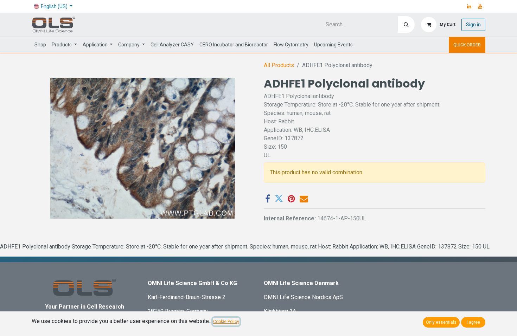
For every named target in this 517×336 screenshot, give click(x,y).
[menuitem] (40, 44)
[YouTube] (480, 6)
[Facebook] (267, 198)
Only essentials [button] (441, 322)
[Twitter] (279, 198)
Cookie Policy (226, 321)
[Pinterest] (291, 198)
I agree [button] (473, 322)
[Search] (406, 24)
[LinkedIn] (469, 6)
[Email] (304, 198)
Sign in (473, 24)
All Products (279, 65)
